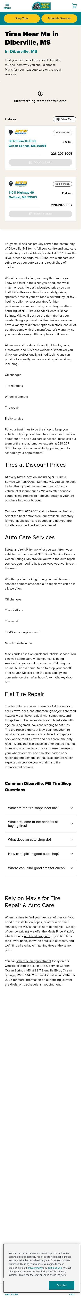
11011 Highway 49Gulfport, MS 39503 (23, 195)
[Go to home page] (41, 6)
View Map (67, 119)
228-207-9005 (61, 154)
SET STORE (62, 132)
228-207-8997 (61, 205)
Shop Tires (22, 18)
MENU (7, 8)
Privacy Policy (35, 1267)
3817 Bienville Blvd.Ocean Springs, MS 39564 (27, 143)
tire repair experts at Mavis (29, 730)
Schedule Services (59, 18)
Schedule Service (43, 162)
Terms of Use (55, 1267)
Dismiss (62, 1285)
